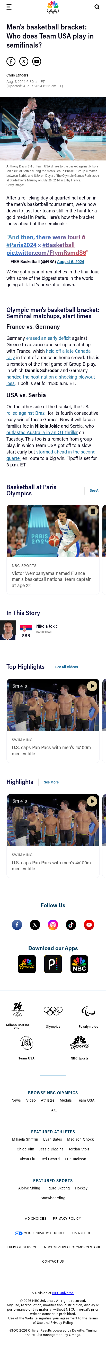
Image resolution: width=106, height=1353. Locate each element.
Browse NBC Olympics (53, 1093)
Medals (66, 1101)
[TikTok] (71, 925)
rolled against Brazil (26, 413)
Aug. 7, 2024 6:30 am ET (25, 82)
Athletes (48, 1101)
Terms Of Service (21, 1247)
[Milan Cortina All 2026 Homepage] (53, 7)
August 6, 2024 (70, 262)
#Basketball (58, 245)
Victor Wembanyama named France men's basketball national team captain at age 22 (52, 580)
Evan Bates (52, 1140)
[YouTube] (89, 925)
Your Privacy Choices (45, 1233)
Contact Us (53, 1261)
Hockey (81, 1188)
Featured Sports (53, 1181)
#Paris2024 (21, 245)
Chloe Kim (25, 1149)
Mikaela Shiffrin (25, 1140)
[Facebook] (17, 925)
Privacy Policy (67, 1218)
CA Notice (81, 1233)
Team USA (85, 1101)
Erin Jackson (75, 1159)
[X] (35, 925)
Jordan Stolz (79, 1149)
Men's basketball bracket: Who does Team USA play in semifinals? (50, 36)
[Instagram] (53, 925)
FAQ (53, 1110)
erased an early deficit (48, 338)
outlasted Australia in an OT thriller (42, 433)
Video (31, 1101)
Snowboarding (53, 1198)
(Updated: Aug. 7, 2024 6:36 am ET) (34, 86)
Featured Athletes (53, 1132)
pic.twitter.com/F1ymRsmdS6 (46, 253)
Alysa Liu (28, 1159)
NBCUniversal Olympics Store (72, 1247)
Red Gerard (50, 1159)
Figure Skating (58, 1188)
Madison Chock (80, 1140)
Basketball (44, 632)
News (16, 1101)
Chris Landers (17, 76)
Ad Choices (35, 1218)
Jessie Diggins (51, 1149)
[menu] (9, 7)
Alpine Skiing (29, 1188)
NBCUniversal (63, 1293)
